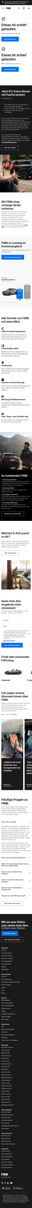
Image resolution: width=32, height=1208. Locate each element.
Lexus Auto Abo (5, 1072)
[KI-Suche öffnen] (19, 8)
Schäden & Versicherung (8, 1014)
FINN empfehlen (5, 1000)
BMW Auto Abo (5, 1053)
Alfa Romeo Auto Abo (7, 1047)
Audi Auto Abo (5, 1050)
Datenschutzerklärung (7, 1029)
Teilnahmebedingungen (9, 142)
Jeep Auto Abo (5, 1066)
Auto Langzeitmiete (6, 961)
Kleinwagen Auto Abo (7, 1115)
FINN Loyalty (5, 1019)
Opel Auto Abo (5, 1083)
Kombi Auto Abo (5, 1117)
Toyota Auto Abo (6, 1102)
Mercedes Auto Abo (6, 1077)
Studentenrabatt (6, 1016)
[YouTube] (11, 1183)
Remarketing (4, 969)
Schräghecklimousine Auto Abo (10, 1125)
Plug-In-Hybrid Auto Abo (8, 1144)
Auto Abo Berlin (5, 1151)
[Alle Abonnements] (29, 8)
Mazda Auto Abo (6, 1074)
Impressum (4, 1032)
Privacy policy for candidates (9, 1040)
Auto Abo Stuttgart (6, 1167)
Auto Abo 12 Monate (7, 958)
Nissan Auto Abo (6, 1080)
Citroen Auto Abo (6, 1055)
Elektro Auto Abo (6, 1141)
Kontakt (3, 1011)
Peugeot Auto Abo (6, 1085)
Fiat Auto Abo (5, 1058)
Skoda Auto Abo (5, 1094)
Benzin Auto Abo (6, 1135)
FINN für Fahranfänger (7, 1005)
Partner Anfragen (6, 984)
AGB (2, 1026)
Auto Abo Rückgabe (7, 1003)
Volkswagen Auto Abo (7, 1105)
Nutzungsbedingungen (7, 1034)
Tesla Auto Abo (5, 1099)
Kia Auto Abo (5, 1069)
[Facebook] (5, 1183)
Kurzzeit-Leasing (6, 964)
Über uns (3, 976)
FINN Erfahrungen (6, 979)
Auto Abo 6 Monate (6, 955)
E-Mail (5, 626)
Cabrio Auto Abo (5, 1112)
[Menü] (3, 8)
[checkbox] (2, 631)
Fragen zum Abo (6, 1008)
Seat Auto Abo (5, 1091)
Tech (2, 990)
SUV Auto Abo (5, 1123)
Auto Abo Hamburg (6, 1156)
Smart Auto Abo (5, 1096)
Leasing (3, 966)
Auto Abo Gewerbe (6, 953)
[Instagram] (2, 1183)
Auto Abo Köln (5, 1159)
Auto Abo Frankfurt (6, 1162)
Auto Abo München (6, 1154)
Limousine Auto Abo (6, 1120)
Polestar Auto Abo (6, 1088)
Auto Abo (3, 950)
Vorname (6, 620)
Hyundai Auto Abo (6, 1064)
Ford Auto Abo (5, 1061)
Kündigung (4, 1037)
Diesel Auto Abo (5, 1138)
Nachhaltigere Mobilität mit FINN (10, 982)
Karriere (3, 987)
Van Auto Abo (5, 1128)
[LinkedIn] (8, 1183)
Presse (3, 993)
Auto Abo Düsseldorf (7, 1164)
